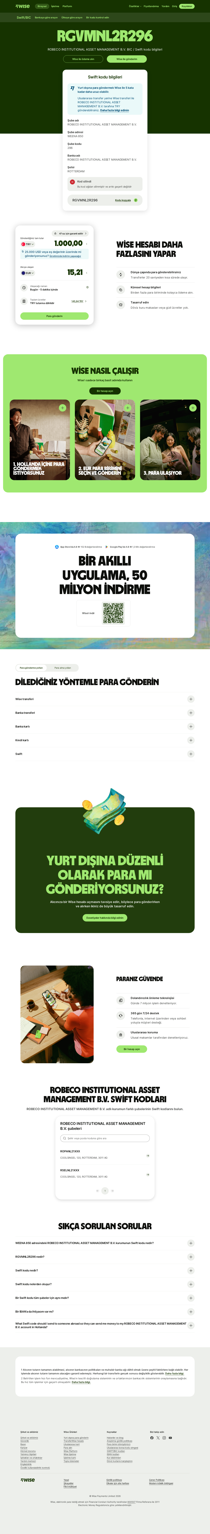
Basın (23, 1444)
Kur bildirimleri (114, 1457)
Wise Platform (70, 1451)
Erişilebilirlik (26, 1464)
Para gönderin (54, 316)
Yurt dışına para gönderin (76, 1437)
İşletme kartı (70, 1457)
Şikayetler (68, 1483)
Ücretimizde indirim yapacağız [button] (65, 256)
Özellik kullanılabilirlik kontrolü (35, 1467)
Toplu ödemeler (71, 1461)
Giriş (174, 6)
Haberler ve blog (115, 1437)
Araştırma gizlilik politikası (119, 1441)
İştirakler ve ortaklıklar (31, 1457)
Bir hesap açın (105, 390)
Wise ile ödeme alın (83, 59)
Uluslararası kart (72, 1444)
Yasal (66, 1480)
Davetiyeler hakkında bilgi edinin (104, 917)
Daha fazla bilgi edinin (114, 110)
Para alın (68, 1447)
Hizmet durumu (28, 1451)
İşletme (55, 6)
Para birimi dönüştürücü (118, 1444)
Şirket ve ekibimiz (29, 1437)
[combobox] (27, 244)
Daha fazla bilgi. (174, 1373)
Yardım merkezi (28, 1461)
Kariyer (23, 1447)
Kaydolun (187, 6)
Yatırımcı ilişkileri (28, 1454)
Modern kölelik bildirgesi (161, 1483)
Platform (67, 6)
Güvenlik (24, 1441)
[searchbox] (105, 1138)
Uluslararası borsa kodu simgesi (122, 1447)
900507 (131, 1502)
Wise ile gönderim (127, 59)
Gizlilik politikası (114, 1480)
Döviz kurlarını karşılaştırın (120, 1461)
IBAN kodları (113, 1454)
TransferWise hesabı (74, 1441)
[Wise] (22, 6)
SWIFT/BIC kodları (116, 1451)
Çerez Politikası (156, 1480)
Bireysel (42, 6)
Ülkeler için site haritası (117, 1483)
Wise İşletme (70, 1454)
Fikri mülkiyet (70, 1486)
